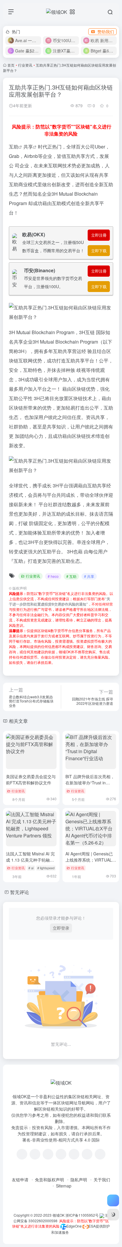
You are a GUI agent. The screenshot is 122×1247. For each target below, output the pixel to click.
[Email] (100, 1154)
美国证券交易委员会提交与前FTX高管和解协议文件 (31, 779)
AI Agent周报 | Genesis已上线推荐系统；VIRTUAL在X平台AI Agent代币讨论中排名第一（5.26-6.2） (90, 863)
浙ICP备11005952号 (82, 1215)
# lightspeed (45, 867)
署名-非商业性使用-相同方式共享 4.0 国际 (61, 1140)
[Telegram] (61, 1154)
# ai (30, 867)
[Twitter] (74, 1154)
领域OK (58, 1215)
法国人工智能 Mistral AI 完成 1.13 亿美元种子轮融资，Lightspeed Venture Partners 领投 (30, 863)
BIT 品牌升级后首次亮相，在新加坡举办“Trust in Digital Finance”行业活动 (90, 782)
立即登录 (61, 928)
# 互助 (71, 576)
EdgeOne (74, 1225)
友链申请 (20, 1179)
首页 (11, 64)
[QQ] (35, 1154)
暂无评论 (19, 892)
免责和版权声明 (49, 1179)
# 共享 (89, 576)
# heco (53, 576)
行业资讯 (25, 64)
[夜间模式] (113, 1214)
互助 (13, 146)
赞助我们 (105, 31)
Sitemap (63, 1186)
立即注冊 (99, 235)
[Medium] (87, 1154)
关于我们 (102, 1179)
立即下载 (99, 250)
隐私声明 (78, 1179)
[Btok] (48, 1154)
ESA (92, 1225)
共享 (28, 146)
